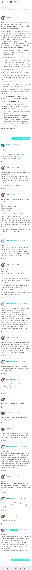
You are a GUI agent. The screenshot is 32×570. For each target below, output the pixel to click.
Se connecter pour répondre (21, 138)
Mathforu (15, 2)
